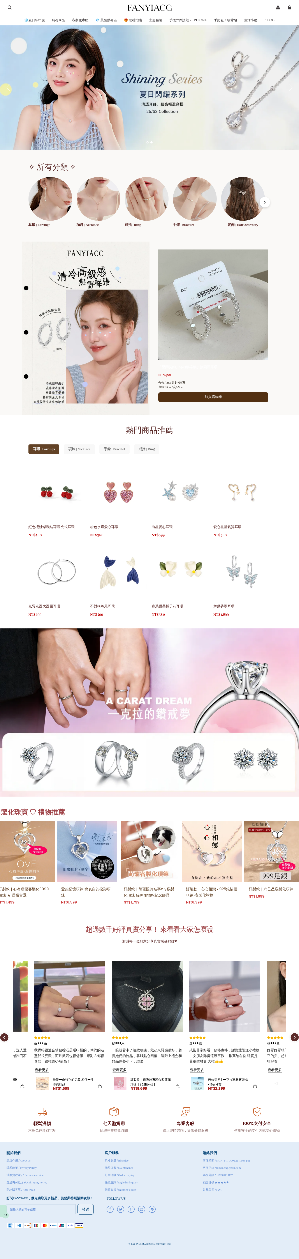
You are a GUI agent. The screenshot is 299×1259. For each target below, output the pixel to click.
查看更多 (42, 1069)
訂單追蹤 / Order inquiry (119, 1175)
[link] (34, 20)
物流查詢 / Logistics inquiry (121, 1182)
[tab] (147, 142)
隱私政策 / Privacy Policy (22, 1168)
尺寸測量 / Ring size (116, 1160)
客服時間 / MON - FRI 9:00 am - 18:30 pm (226, 1160)
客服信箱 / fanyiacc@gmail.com (222, 1168)
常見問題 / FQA (212, 1190)
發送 (85, 1209)
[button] (10, 7)
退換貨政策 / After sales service (25, 1175)
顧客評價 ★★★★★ (216, 1182)
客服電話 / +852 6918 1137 (218, 1175)
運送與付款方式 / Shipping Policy (27, 1182)
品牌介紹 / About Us (18, 1160)
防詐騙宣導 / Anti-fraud (21, 1190)
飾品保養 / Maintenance (119, 1168)
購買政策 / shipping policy (120, 1190)
